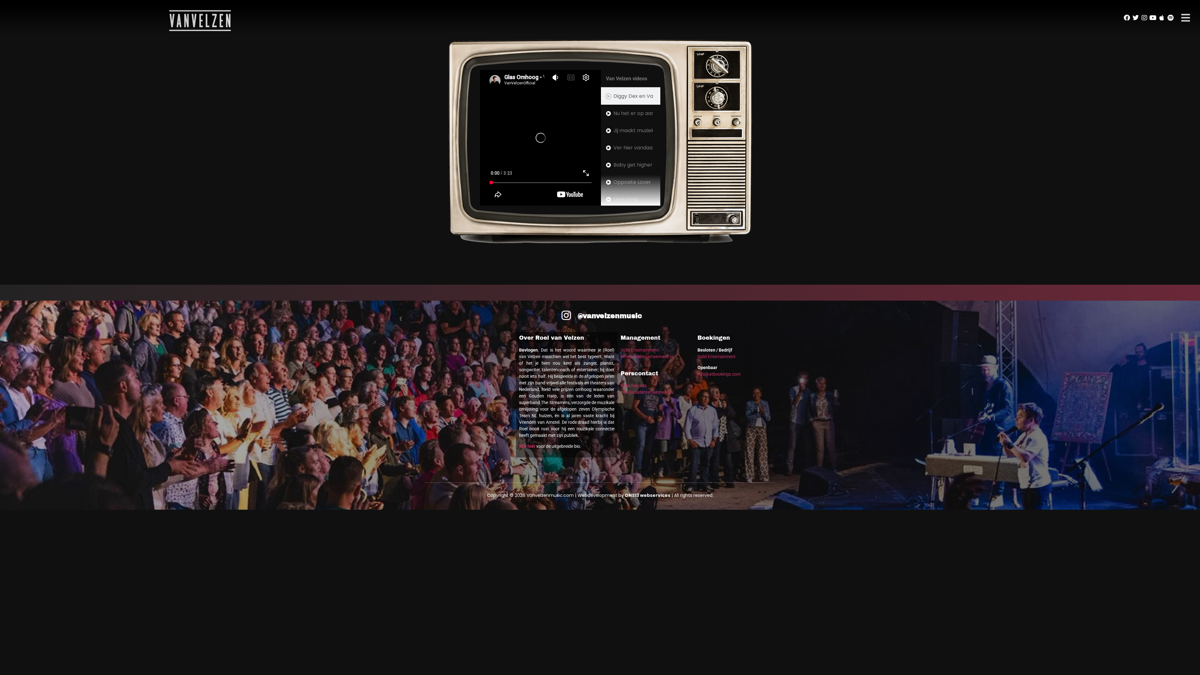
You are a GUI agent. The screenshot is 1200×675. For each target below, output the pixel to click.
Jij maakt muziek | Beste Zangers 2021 (633, 130)
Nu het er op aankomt (633, 113)
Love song (625, 199)
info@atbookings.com (719, 374)
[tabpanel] (540, 138)
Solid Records (634, 385)
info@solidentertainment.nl (647, 356)
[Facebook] (1127, 18)
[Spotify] (1170, 18)
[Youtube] (1153, 18)
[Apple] (1162, 18)
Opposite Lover (632, 182)
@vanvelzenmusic (610, 316)
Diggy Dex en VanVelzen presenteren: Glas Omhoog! (633, 96)
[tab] (630, 96)
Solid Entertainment (640, 350)
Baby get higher (632, 164)
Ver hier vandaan (633, 147)
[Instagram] (1144, 18)
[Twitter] (1135, 18)
